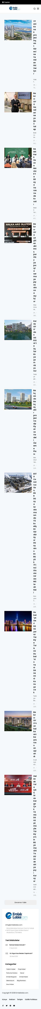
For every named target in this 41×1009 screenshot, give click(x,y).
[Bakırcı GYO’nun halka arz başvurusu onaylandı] (18, 721)
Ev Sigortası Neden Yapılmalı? (21, 953)
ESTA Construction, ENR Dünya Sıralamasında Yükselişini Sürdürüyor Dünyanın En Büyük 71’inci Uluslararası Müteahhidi (35, 533)
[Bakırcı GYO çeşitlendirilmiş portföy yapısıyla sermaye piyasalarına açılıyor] (12, 2)
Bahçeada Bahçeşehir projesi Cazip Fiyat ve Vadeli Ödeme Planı (35, 422)
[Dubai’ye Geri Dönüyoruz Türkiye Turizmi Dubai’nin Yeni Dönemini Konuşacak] (18, 621)
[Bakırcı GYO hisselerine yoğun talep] (18, 102)
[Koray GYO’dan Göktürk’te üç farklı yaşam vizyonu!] (18, 330)
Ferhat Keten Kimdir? (17, 945)
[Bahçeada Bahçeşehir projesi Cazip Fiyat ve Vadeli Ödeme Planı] (18, 399)
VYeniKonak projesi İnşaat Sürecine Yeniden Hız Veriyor (35, 47)
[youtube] (14, 1005)
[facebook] (3, 1005)
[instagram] (10, 1005)
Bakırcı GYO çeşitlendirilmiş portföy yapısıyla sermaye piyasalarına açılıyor (35, 263)
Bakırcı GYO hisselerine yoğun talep (34, 111)
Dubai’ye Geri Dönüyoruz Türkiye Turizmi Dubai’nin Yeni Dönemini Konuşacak (35, 652)
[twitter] (6, 1005)
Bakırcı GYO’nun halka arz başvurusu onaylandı (35, 734)
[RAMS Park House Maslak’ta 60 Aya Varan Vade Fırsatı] (18, 158)
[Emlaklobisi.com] (14, 9)
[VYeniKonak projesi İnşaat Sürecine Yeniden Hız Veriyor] (18, 30)
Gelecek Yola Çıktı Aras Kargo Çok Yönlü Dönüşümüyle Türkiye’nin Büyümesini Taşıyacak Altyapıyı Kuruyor (35, 828)
